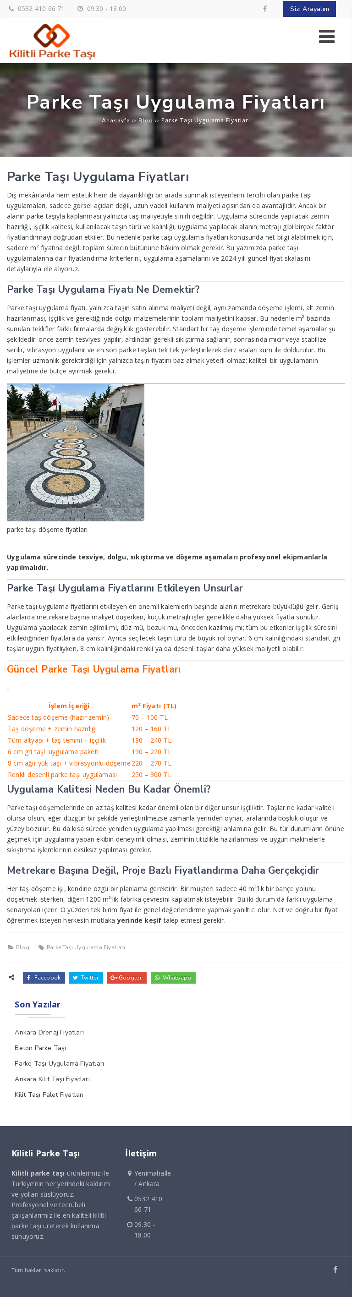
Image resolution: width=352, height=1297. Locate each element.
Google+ (130, 977)
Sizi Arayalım (309, 9)
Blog (22, 947)
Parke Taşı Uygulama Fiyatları (86, 947)
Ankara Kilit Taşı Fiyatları (52, 1079)
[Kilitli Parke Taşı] (53, 58)
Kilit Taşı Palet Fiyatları (49, 1094)
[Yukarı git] (337, 1282)
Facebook (46, 977)
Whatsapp (176, 977)
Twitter (89, 977)
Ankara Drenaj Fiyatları (49, 1032)
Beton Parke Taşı (40, 1048)
